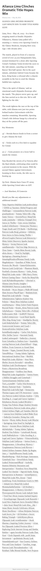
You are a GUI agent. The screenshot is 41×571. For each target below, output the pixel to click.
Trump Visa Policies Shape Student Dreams (20, 405)
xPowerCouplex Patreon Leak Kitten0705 (19, 238)
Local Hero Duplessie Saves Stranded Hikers (20, 502)
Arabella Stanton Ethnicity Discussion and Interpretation (17, 465)
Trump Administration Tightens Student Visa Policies (17, 298)
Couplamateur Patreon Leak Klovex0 (17, 447)
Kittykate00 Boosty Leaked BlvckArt (17, 402)
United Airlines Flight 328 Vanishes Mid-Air (20, 411)
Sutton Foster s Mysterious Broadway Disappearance (18, 368)
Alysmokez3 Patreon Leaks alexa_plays (19, 408)
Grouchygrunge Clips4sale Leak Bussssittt (20, 499)
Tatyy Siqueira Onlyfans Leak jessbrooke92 (19, 204)
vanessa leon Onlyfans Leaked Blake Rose (21, 414)
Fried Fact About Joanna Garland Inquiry (21, 496)
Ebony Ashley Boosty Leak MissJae (24, 420)
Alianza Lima (6, 18)
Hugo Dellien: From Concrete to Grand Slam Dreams (20, 347)
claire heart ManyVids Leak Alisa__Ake (20, 505)
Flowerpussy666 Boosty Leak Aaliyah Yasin (20, 493)
